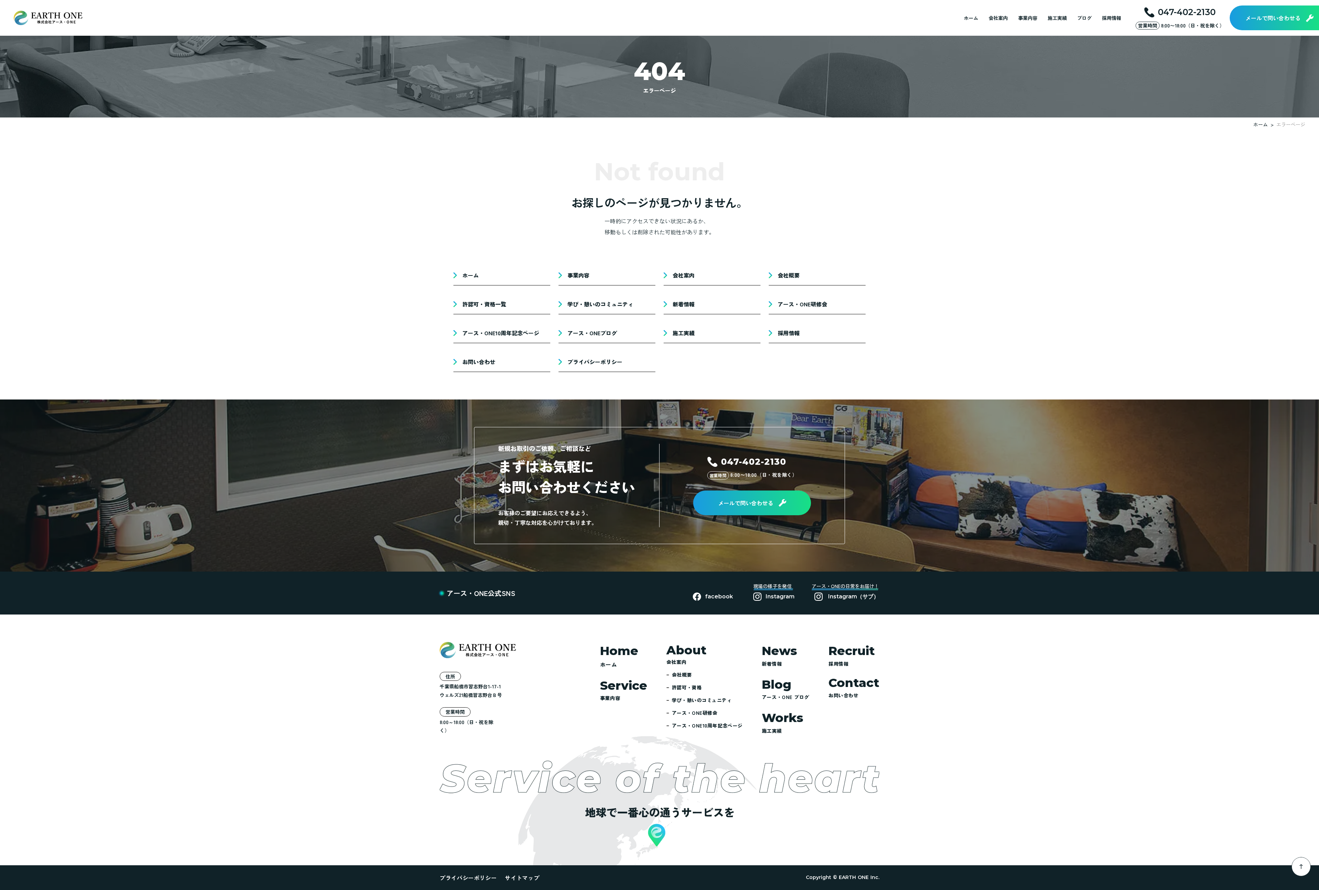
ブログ (1084, 17)
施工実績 (1057, 17)
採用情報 (1111, 17)
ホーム (971, 17)
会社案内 (998, 17)
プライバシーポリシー (468, 878)
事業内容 (1027, 17)
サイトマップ (522, 878)
